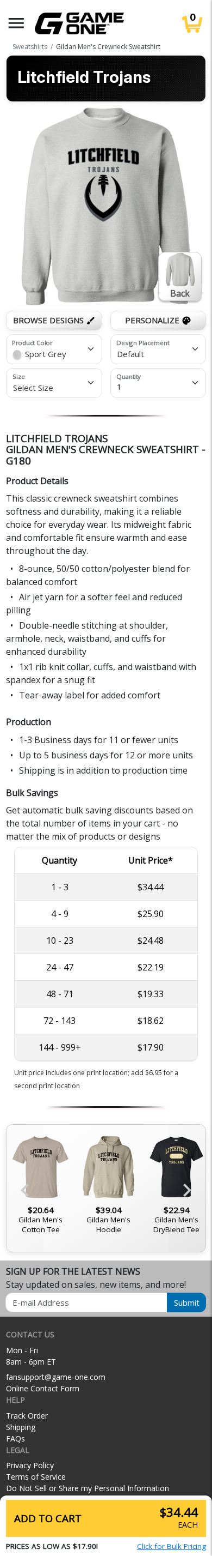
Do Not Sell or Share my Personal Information (87, 1488)
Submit (186, 1302)
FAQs (15, 1438)
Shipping (20, 1427)
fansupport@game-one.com (55, 1377)
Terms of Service (36, 1476)
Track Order (27, 1415)
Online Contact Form (42, 1388)
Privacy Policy (30, 1465)
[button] (16, 23)
